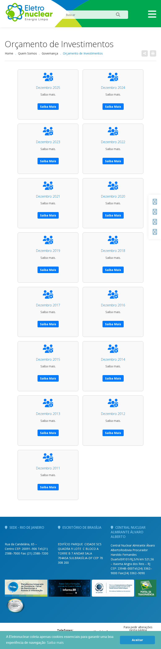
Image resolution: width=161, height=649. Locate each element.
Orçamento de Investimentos (59, 44)
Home (9, 53)
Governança (50, 53)
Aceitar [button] (137, 640)
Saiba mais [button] (55, 642)
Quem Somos (27, 53)
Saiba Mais (48, 107)
